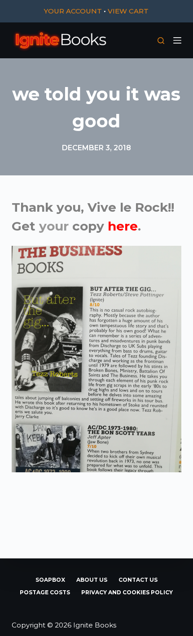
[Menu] (177, 40)
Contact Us (138, 579)
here (123, 226)
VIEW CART (128, 11)
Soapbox (50, 579)
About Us (91, 579)
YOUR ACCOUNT (73, 11)
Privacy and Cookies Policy (127, 592)
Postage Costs (45, 592)
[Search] (161, 40)
